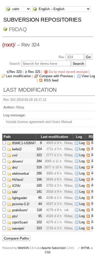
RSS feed (51, 80)
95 (40, 216)
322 (39, 155)
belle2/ (16, 149)
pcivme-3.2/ (20, 204)
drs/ (14, 167)
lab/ (14, 192)
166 (39, 179)
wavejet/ (17, 228)
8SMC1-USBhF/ (23, 143)
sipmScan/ (19, 222)
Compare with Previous (56, 76)
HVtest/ (17, 180)
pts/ (14, 216)
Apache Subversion (54, 247)
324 (39, 149)
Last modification (18, 76)
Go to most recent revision (68, 72)
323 (39, 228)
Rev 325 (34, 72)
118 (39, 210)
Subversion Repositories (42, 20)
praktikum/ (19, 210)
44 (40, 204)
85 (40, 198)
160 (39, 185)
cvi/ (14, 155)
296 (39, 173)
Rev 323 (15, 72)
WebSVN (23, 247)
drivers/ (17, 161)
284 (39, 161)
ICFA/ (16, 186)
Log (82, 143)
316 (39, 167)
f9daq (18, 29)
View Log (88, 76)
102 (39, 222)
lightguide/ (19, 198)
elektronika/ (20, 173)
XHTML (85, 247)
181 (39, 192)
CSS (47, 252)
